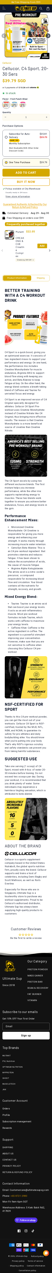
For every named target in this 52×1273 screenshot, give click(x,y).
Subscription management (16, 1121)
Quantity (6, 112)
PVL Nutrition (8, 1061)
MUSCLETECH (9, 1084)
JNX (4, 1089)
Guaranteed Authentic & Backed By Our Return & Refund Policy (25, 206)
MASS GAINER (35, 975)
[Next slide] (50, 250)
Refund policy (37, 1256)
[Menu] (3, 8)
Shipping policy (17, 1266)
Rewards (7, 1128)
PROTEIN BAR (34, 982)
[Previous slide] (2, 250)
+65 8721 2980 (19, 1196)
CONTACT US (9, 1160)
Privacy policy (18, 1261)
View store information (17, 196)
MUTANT (6, 1056)
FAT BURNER (34, 994)
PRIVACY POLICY (11, 1166)
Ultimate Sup (21, 1256)
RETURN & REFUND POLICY (17, 1172)
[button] (41, 8)
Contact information (36, 1266)
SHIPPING (7, 1147)
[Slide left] (4, 35)
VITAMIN (32, 1000)
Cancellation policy (27, 1271)
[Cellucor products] (21, 853)
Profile (6, 1115)
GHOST (5, 1078)
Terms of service (35, 1261)
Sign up (26, 1035)
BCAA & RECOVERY (37, 988)
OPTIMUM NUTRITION (12, 1067)
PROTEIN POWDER (37, 969)
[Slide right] (48, 35)
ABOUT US (8, 1153)
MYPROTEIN (8, 1072)
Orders (6, 1108)
